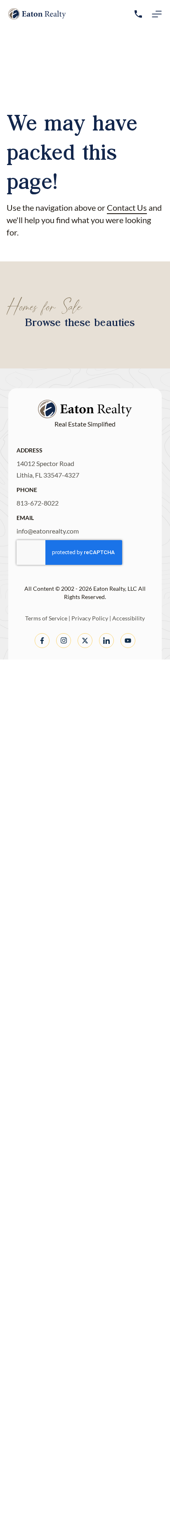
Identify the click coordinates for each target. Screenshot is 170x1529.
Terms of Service (46, 618)
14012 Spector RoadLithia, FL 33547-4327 (48, 469)
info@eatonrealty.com (48, 531)
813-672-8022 (38, 503)
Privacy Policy (89, 618)
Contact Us (127, 207)
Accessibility (128, 618)
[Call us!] (138, 14)
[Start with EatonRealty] (37, 14)
